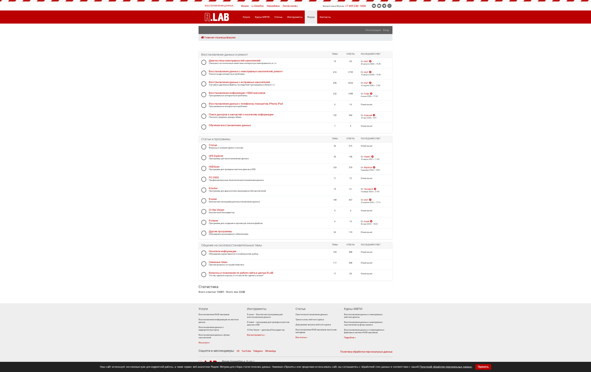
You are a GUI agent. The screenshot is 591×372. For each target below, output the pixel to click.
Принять (483, 366)
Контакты (325, 17)
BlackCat (368, 167)
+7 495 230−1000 (355, 6)
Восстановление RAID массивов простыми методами (316, 331)
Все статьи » (301, 337)
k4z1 (366, 61)
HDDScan (214, 166)
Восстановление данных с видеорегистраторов (211, 328)
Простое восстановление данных (312, 314)
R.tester (213, 188)
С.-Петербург (257, 5)
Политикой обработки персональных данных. (446, 366)
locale (366, 221)
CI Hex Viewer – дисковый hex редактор (266, 330)
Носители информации (222, 251)
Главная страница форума (219, 37)
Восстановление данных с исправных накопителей (239, 82)
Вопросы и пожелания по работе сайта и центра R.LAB (241, 272)
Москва (245, 5)
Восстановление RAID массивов (214, 314)
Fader (366, 93)
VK (238, 351)
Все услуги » (204, 342)
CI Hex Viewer (216, 209)
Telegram (258, 351)
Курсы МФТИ (262, 17)
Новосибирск (273, 5)
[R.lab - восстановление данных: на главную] (217, 17)
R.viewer (213, 220)
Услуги (246, 17)
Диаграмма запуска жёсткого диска (313, 324)
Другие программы (220, 231)
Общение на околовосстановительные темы (231, 245)
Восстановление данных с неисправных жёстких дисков (363, 315)
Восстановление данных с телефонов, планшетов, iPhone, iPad (246, 103)
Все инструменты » (256, 335)
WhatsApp (270, 351)
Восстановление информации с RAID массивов (237, 92)
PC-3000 (214, 177)
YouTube (246, 351)
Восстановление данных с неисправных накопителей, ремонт (246, 71)
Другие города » (290, 5)
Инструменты (294, 17)
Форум (311, 17)
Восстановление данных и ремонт (224, 54)
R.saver (213, 199)
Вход (386, 30)
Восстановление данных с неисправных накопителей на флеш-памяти (363, 323)
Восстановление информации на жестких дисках (219, 320)
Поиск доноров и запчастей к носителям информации (241, 114)
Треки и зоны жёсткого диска (310, 319)
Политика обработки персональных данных (366, 351)
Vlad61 (367, 156)
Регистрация (373, 30)
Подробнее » (350, 337)
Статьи (278, 17)
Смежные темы (218, 262)
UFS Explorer (216, 155)
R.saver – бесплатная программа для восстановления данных (265, 315)
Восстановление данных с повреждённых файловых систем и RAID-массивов (364, 331)
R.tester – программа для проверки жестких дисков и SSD (268, 323)
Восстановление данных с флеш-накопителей (214, 336)
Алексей (368, 115)
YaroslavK (368, 189)
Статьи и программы (215, 139)
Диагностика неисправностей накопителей (234, 60)
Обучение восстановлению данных (230, 125)
